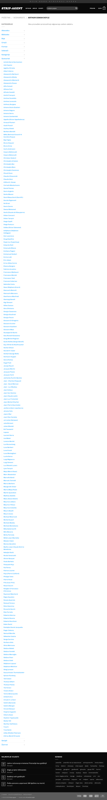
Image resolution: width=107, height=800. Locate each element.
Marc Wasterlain (10, 474)
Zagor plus (79, 783)
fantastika (93, 766)
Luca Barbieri (8, 447)
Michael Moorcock (10, 517)
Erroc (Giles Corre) (10, 263)
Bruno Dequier (9, 143)
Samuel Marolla (9, 633)
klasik (85, 772)
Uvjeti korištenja (15, 794)
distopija (70, 766)
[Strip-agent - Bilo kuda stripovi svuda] (12, 8)
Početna (6, 18)
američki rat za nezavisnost (72, 762)
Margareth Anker (10, 487)
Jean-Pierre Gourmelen (12, 405)
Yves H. (6, 727)
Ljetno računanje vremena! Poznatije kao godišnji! (27, 763)
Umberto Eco (8, 697)
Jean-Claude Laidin (11, 396)
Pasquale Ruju (9, 564)
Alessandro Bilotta (10, 77)
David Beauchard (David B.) (13, 197)
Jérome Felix (8, 411)
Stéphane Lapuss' (10, 663)
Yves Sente (7, 730)
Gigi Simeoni (8, 302)
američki (58, 762)
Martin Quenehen (10, 493)
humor (58, 772)
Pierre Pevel (8, 580)
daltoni (63, 766)
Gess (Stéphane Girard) (12, 287)
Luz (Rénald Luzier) (10, 465)
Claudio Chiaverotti (10, 176)
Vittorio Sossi (8, 715)
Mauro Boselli (8, 511)
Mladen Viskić (9, 541)
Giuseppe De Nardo (10, 333)
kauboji (78, 772)
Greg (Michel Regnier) (11, 339)
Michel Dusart (9, 520)
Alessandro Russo (10, 83)
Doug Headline (9, 239)
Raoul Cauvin (8, 586)
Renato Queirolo (9, 600)
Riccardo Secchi (9, 609)
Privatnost (27, 794)
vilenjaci (71, 783)
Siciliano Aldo (8, 642)
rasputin (74, 779)
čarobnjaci (70, 786)
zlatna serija (89, 783)
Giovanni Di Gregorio (11, 320)
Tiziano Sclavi (8, 691)
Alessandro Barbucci (11, 74)
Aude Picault (8, 125)
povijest (58, 779)
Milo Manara (8, 532)
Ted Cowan (7, 679)
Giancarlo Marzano (11, 293)
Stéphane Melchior (10, 666)
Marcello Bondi (9, 477)
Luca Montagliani (10, 453)
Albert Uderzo (8, 71)
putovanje (66, 779)
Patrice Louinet (9, 570)
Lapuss (6, 432)
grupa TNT (91, 769)
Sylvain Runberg (9, 675)
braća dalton (99, 762)
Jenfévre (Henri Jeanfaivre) (13, 408)
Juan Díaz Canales (10, 417)
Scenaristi (19, 18)
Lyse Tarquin (8, 468)
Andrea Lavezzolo (10, 101)
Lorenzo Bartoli (9, 441)
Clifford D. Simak (10, 182)
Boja (3, 39)
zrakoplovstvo (60, 786)
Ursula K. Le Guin (10, 700)
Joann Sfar (7, 414)
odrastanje (87, 776)
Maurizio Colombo (10, 508)
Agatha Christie (9, 68)
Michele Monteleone (11, 526)
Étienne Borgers (9, 266)
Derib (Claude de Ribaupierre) (14, 212)
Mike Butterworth (10, 529)
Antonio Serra (9, 113)
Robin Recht (8, 624)
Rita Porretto (8, 612)
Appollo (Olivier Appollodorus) (14, 119)
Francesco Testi (9, 278)
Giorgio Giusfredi (10, 314)
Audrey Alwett (9, 128)
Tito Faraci (7, 688)
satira (92, 779)
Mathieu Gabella (9, 496)
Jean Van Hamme (10, 393)
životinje (85, 786)
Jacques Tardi (9, 375)
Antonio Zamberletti (11, 116)
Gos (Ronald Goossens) (12, 336)
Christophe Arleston (11, 161)
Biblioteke (5, 35)
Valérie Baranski (10, 703)
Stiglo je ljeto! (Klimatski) (16, 770)
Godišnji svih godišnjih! (16, 777)
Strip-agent (12, 797)
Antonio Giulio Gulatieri (12, 107)
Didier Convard (9, 215)
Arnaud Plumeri (9, 122)
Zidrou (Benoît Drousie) (12, 736)
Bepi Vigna (7, 140)
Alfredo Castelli (9, 92)
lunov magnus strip (62, 776)
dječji (86, 766)
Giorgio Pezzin (9, 317)
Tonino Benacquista (11, 694)
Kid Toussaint (8, 429)
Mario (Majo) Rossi (10, 490)
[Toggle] (24, 30)
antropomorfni (88, 762)
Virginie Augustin (10, 712)
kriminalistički (93, 772)
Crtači (4, 43)
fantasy (101, 766)
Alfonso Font (8, 89)
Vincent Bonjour (9, 709)
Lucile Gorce (8, 456)
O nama (4, 794)
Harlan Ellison (9, 348)
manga (72, 776)
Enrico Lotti (8, 257)
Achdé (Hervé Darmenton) (13, 62)
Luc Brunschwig (9, 444)
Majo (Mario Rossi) (10, 471)
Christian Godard (10, 158)
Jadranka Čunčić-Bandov (13, 378)
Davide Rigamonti (10, 200)
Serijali (4, 741)
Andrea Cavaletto (10, 98)
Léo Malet (7, 438)
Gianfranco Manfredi (11, 296)
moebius (79, 776)
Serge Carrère (9, 639)
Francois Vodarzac (10, 281)
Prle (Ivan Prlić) (9, 583)
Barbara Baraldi (9, 131)
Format (4, 47)
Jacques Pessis (9, 372)
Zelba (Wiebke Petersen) (12, 733)
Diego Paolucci (9, 224)
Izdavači (5, 51)
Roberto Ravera (9, 618)
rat (80, 779)
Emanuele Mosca (10, 248)
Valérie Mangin (9, 706)
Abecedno (5, 31)
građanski (75, 769)
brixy (57, 766)
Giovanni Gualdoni (10, 326)
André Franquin (9, 95)
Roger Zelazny (9, 630)
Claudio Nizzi (8, 179)
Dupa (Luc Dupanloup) (11, 242)
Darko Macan (8, 194)
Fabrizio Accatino (10, 269)
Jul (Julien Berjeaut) (11, 420)
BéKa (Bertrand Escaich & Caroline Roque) (13, 136)
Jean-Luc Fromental (11, 399)
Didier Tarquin (9, 218)
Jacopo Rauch (9, 366)
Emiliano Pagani (9, 251)
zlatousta (98, 783)
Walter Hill (7, 721)
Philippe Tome (8, 577)
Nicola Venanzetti (10, 555)
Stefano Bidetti (9, 648)
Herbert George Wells (11, 354)
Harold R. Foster (9, 351)
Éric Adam (7, 260)
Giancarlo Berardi (10, 290)
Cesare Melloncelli (10, 152)
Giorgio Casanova (10, 311)
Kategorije (6, 55)
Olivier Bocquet (9, 558)
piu (99, 776)
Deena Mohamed (10, 209)
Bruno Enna (8, 146)
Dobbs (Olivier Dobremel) (12, 227)
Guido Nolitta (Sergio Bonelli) (14, 342)
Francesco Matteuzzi (11, 272)
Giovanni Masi (9, 330)
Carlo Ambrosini (9, 149)
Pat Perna (7, 567)
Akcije (35, 8)
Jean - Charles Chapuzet (12, 381)
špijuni (78, 786)
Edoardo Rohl (8, 245)
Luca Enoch (8, 450)
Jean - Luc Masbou (10, 387)
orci (94, 776)
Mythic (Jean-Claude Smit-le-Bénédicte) (14, 548)
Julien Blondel (9, 426)
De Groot (7, 203)
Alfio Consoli (8, 86)
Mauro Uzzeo (8, 514)
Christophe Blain (9, 167)
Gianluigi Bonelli (9, 299)
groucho (83, 769)
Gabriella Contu (9, 284)
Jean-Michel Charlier (11, 402)
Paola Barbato (9, 561)
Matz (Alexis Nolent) (11, 499)
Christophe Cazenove (11, 170)
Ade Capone (8, 65)
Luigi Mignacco (9, 459)
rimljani (85, 779)
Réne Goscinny (9, 606)
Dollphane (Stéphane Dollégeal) (11, 232)
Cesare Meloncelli (10, 155)
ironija (72, 772)
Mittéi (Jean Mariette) (11, 538)
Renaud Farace (9, 603)
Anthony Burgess (10, 104)
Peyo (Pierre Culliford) (11, 574)
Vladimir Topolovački (11, 718)
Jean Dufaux (8, 390)
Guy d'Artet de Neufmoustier (14, 345)
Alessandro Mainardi (11, 80)
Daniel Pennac (9, 188)
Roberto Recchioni (10, 621)
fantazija (59, 769)
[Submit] (76, 8)
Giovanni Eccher (9, 323)
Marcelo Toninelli (10, 480)
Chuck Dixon (8, 173)
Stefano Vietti (8, 660)
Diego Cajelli (8, 221)
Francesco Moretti (10, 275)
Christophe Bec (9, 164)
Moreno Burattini (10, 544)
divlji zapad (79, 766)
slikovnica (99, 779)
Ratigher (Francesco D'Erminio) (11, 590)
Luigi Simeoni (8, 462)
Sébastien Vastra (10, 636)
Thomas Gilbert (9, 682)
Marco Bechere (9, 483)
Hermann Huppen (10, 357)
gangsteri (67, 769)
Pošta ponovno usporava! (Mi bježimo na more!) (26, 783)
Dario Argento (9, 191)
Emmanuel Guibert (10, 254)
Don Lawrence (9, 236)
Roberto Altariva (9, 615)
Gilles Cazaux (8, 305)
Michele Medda (9, 523)
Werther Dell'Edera (10, 724)
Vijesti (40, 8)
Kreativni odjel (30, 797)
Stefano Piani (8, 657)
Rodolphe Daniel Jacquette (13, 627)
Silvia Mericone (9, 645)
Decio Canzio (8, 206)
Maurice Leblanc (10, 502)
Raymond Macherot (11, 594)
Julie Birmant (8, 423)
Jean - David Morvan (11, 384)
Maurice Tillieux (9, 505)
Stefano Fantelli (9, 651)
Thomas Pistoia (9, 685)
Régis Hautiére (9, 597)
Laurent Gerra (9, 435)
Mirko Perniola (9, 535)
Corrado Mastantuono (12, 185)
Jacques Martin (9, 369)
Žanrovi (5, 745)
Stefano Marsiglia (10, 654)
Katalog (28, 8)
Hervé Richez (8, 360)
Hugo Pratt (7, 363)
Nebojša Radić (9, 552)
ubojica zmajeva (61, 783)
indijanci (65, 772)
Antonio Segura (9, 110)
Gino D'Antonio (9, 308)
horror (98, 769)
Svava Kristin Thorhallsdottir (14, 672)
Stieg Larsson (8, 669)
